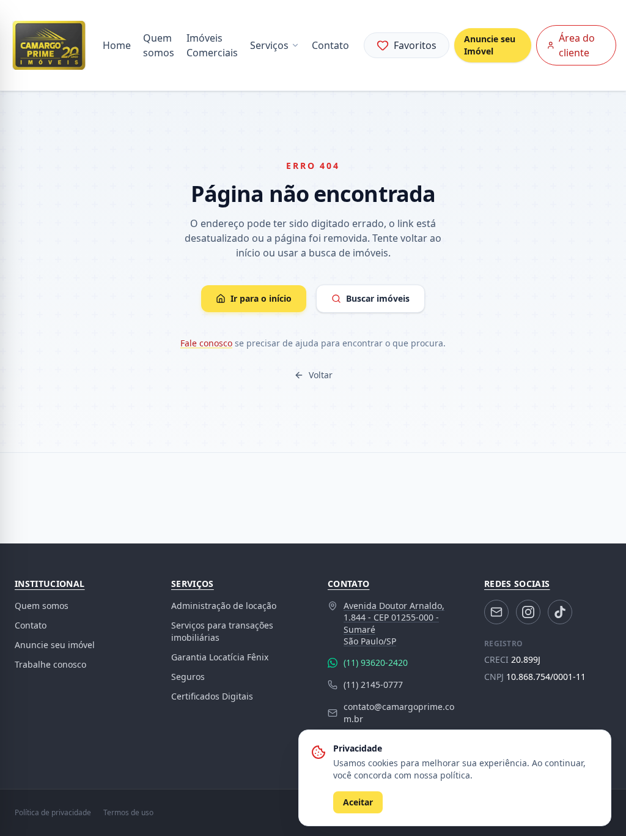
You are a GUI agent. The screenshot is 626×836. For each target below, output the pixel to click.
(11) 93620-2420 (376, 662)
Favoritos (415, 45)
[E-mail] (496, 612)
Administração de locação (223, 605)
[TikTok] (560, 612)
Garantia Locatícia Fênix (219, 657)
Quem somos (158, 45)
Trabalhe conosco (50, 664)
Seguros (188, 676)
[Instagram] (528, 612)
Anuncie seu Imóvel (489, 45)
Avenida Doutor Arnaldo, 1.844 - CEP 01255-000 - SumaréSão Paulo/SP (394, 623)
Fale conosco (206, 343)
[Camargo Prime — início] (49, 45)
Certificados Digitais (212, 696)
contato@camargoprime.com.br (399, 713)
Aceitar (358, 802)
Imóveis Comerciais (212, 45)
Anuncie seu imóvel (55, 645)
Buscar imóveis (378, 298)
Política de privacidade (53, 813)
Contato (330, 45)
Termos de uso (128, 813)
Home (117, 45)
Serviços (269, 45)
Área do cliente (577, 45)
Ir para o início (261, 298)
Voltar (321, 375)
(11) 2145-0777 (373, 684)
